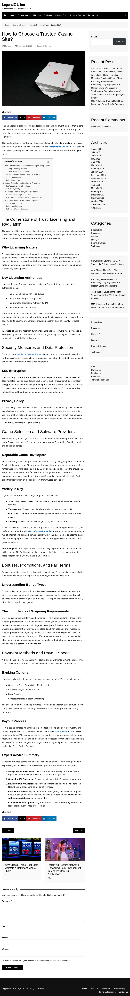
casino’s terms (60, 731)
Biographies (96, 230)
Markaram (8, 46)
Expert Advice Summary (19, 209)
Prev (9, 830)
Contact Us (96, 370)
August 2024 (97, 208)
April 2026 (95, 162)
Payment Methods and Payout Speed (21, 200)
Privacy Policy (15, 180)
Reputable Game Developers (20, 186)
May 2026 (95, 159)
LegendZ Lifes (13, 5)
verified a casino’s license (29, 354)
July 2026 (95, 152)
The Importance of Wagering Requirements (26, 197)
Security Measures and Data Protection (22, 174)
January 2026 (97, 172)
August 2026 (97, 149)
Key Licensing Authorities (19, 171)
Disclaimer (96, 373)
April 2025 (95, 185)
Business (48, 15)
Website (5, 949)
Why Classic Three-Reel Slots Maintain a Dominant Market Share (21, 867)
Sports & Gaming (77, 15)
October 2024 (97, 201)
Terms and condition (100, 380)
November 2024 (98, 198)
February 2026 (97, 169)
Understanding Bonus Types (20, 195)
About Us (95, 367)
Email (5, 937)
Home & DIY (60, 15)
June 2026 (96, 155)
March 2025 (96, 188)
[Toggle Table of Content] (48, 162)
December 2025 (98, 175)
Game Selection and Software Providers (22, 183)
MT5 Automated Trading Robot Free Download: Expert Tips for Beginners (107, 306)
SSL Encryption (15, 177)
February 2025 (97, 191)
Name (5, 926)
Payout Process (16, 206)
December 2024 (98, 195)
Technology (93, 15)
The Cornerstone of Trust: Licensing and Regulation (28, 166)
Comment (7, 901)
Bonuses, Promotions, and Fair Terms (21, 192)
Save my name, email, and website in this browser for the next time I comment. (37, 961)
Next (77, 830)
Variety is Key (15, 189)
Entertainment (24, 15)
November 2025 (98, 178)
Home (11, 15)
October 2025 (97, 182)
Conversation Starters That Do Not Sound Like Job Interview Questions (107, 262)
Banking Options (15, 203)
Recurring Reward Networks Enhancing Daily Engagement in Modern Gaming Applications (105, 84)
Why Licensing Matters (18, 169)
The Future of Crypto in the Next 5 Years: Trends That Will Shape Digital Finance (108, 94)
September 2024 (98, 204)
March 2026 (96, 165)
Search (94, 37)
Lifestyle (37, 15)
